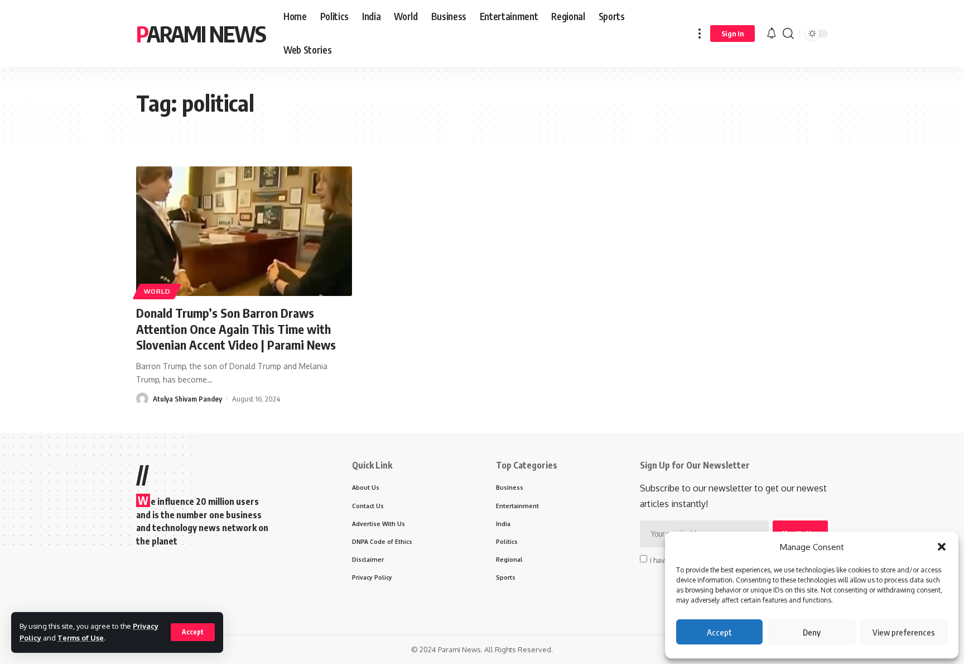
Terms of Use (80, 637)
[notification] (771, 33)
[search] (788, 33)
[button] (941, 546)
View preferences (904, 632)
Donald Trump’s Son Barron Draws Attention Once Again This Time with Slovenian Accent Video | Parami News (236, 328)
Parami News (201, 33)
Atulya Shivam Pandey (187, 398)
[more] (699, 33)
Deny (812, 632)
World (157, 291)
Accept (719, 632)
